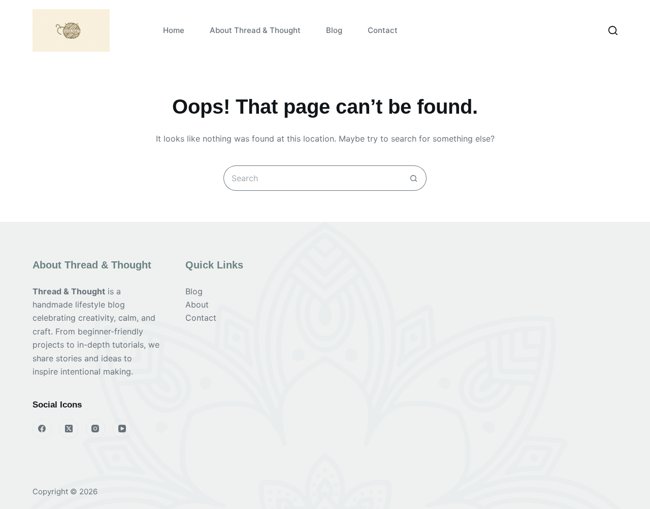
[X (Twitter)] (69, 428)
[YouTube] (122, 428)
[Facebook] (42, 428)
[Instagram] (95, 428)
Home (173, 30)
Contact (383, 30)
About (197, 304)
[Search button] (414, 178)
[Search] (613, 30)
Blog (334, 30)
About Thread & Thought (255, 30)
